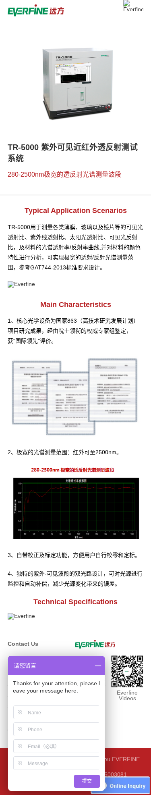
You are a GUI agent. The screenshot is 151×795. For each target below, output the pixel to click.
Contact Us (23, 644)
